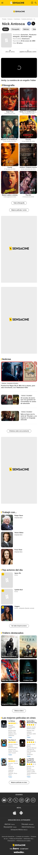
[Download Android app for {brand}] (22, 813)
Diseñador (25, 36)
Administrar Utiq (28, 838)
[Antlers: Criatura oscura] (28, 154)
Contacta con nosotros (22, 836)
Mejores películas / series (19, 210)
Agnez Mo (17, 573)
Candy (9, 167)
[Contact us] (33, 800)
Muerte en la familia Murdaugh (9, 139)
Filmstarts (25, 824)
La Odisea (11, 721)
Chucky (28, 139)
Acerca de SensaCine (8, 836)
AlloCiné (7, 824)
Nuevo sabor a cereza (10, 195)
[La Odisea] (4, 724)
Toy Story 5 (12, 740)
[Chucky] (28, 126)
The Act (28, 195)
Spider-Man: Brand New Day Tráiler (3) (10, 680)
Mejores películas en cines (19, 782)
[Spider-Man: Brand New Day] (22, 724)
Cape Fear (9, 112)
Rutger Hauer (18, 515)
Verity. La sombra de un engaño (28, 112)
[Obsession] (22, 743)
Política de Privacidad (16, 838)
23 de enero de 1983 (28, 41)
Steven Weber (18, 532)
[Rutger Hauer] (7, 522)
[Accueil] (17, 2)
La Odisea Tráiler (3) (28, 704)
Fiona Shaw (18, 549)
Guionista (24, 34)
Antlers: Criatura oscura (28, 167)
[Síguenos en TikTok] (27, 800)
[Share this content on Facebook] (29, 23)
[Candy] (9, 154)
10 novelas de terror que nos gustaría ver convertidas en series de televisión (28, 400)
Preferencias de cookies (24, 840)
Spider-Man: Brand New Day (32, 721)
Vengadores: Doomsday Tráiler (10, 704)
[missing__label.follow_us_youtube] (4, 800)
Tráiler (10, 737)
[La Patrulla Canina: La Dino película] (22, 762)
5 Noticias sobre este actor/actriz (19, 431)
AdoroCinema (26, 827)
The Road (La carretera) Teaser (10, 656)
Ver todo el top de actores (19, 626)
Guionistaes (17, 19)
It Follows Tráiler (28, 680)
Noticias (6, 359)
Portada (4, 19)
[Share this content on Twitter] (33, 23)
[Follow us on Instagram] (22, 800)
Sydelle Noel (18, 589)
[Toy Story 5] (4, 743)
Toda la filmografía (19, 203)
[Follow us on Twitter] (16, 800)
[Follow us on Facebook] (10, 800)
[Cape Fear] (9, 99)
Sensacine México (17, 829)
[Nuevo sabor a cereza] (9, 182)
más (30, 36)
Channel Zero (18, 517)
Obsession (30, 740)
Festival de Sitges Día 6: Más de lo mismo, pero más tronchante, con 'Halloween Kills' (18, 386)
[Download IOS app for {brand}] (16, 813)
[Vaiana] (4, 762)
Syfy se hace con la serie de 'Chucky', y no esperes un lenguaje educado (29, 416)
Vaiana (10, 759)
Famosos (10, 19)
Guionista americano (27, 19)
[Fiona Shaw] (7, 556)
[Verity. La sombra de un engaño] (28, 99)
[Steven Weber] (7, 539)
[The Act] (28, 182)
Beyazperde (8, 827)
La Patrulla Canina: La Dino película (31, 760)
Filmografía (8, 85)
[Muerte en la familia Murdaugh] (9, 126)
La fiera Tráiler (28, 656)
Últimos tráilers (19, 710)
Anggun (17, 606)
